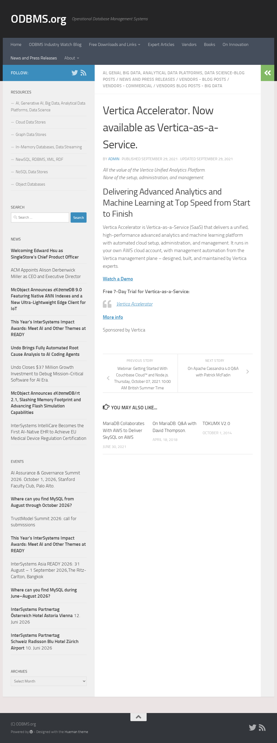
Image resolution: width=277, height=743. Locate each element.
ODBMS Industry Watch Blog (55, 44)
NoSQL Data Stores (32, 171)
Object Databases (30, 184)
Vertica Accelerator (134, 304)
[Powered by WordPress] (31, 732)
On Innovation (236, 44)
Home (16, 44)
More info (113, 317)
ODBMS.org (38, 19)
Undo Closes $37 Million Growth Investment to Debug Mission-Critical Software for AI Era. (47, 373)
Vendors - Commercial (127, 85)
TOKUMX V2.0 (216, 423)
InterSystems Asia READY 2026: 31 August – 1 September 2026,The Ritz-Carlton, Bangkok (48, 570)
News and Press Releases (34, 58)
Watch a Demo (118, 279)
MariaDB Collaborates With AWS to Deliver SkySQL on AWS (123, 430)
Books (209, 44)
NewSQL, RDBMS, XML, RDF (39, 159)
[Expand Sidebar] (267, 73)
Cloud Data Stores (31, 122)
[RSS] (83, 72)
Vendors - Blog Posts (202, 79)
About (69, 58)
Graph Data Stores (31, 134)
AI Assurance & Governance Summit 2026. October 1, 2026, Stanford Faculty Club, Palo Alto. (45, 479)
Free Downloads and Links (112, 44)
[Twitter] (74, 72)
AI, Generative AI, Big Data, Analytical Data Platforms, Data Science (48, 106)
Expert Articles (161, 44)
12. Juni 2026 (45, 616)
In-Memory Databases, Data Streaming (49, 147)
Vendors (189, 44)
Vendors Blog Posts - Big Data (189, 85)
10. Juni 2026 (44, 641)
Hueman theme (76, 732)
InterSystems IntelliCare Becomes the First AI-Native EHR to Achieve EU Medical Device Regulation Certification (48, 432)
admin (113, 159)
